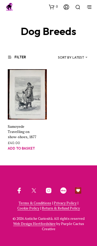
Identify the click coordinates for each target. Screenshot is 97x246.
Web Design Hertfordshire (34, 224)
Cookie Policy (28, 208)
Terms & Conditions (35, 203)
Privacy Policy (65, 203)
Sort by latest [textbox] (71, 57)
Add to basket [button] (21, 148)
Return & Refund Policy (61, 208)
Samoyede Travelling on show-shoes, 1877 (22, 131)
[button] (53, 6)
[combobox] (65, 57)
